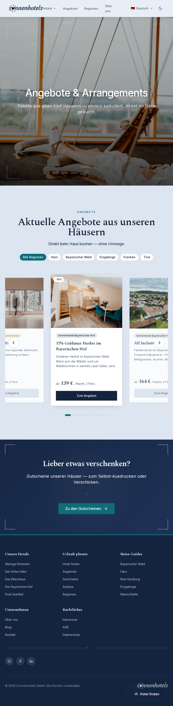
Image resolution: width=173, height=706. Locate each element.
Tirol (146, 257)
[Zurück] (13, 343)
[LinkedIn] (31, 661)
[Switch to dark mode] (160, 8)
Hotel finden (149, 694)
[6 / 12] (87, 415)
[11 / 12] (104, 415)
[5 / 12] (83, 415)
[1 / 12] (68, 415)
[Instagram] (9, 661)
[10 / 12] (100, 415)
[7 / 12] (90, 415)
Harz (54, 257)
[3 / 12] (77, 415)
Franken (129, 257)
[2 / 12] (73, 415)
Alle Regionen (33, 257)
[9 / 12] (97, 415)
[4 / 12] (80, 415)
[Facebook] (20, 661)
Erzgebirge (107, 257)
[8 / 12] (94, 415)
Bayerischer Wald (79, 257)
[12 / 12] (107, 415)
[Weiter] (159, 343)
